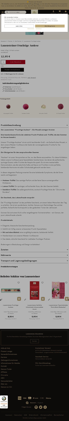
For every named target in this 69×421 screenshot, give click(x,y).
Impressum (39, 28)
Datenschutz (31, 28)
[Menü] (7, 396)
